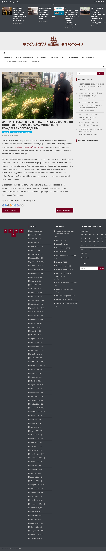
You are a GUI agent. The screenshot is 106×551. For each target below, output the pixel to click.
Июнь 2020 (34, 515)
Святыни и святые (57, 57)
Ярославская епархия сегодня (15, 62)
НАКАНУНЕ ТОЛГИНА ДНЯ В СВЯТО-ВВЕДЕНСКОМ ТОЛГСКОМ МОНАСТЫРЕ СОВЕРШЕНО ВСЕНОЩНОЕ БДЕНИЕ (90, 106)
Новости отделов (62, 270)
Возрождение (61, 248)
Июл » (88, 258)
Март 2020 (34, 527)
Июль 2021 (34, 465)
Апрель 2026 (34, 246)
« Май (82, 258)
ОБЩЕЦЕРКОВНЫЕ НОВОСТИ (66, 283)
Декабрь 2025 (35, 262)
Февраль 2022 (35, 439)
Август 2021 (34, 462)
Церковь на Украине (63, 299)
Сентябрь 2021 (35, 458)
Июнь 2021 (34, 469)
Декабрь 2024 (35, 308)
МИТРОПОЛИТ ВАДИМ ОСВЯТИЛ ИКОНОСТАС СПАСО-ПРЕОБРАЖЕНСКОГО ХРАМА (90, 131)
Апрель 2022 (34, 431)
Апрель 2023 (34, 385)
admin (16, 136)
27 (102, 249)
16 (86, 246)
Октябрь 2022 (35, 408)
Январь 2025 (34, 304)
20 (102, 246)
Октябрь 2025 (35, 269)
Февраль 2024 (35, 346)
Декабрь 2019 (35, 538)
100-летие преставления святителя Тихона (65, 232)
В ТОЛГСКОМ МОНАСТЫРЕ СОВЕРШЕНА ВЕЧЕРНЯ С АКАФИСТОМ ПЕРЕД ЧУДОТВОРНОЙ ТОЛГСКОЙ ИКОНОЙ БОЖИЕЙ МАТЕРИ (88, 119)
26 (98, 249)
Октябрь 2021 (35, 454)
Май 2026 (33, 243)
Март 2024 (34, 342)
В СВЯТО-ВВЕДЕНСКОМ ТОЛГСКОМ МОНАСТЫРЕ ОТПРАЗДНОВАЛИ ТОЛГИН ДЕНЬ (91, 86)
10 (90, 242)
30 (86, 253)
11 (94, 242)
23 (86, 249)
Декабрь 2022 (35, 400)
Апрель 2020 (34, 523)
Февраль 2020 (35, 531)
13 (102, 242)
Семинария (73, 57)
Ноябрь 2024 (34, 312)
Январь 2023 (34, 396)
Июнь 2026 (34, 239)
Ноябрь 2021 (34, 450)
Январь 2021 (34, 489)
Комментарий (61, 252)
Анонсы (59, 240)
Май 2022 (33, 427)
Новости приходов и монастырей (21, 132)
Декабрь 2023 (35, 354)
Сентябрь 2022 (35, 412)
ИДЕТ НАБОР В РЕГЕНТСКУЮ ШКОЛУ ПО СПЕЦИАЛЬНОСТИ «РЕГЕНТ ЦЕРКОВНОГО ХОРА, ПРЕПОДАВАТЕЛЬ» (97, 15)
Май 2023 (33, 381)
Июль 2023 (34, 373)
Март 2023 (34, 389)
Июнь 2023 (34, 377)
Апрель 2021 (34, 477)
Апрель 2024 (34, 339)
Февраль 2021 (35, 485)
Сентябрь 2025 (35, 273)
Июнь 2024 (34, 331)
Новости (5, 132)
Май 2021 (33, 473)
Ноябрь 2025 (34, 266)
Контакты (36, 62)
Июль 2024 (34, 327)
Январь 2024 (34, 350)
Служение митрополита (64, 289)
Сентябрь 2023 (35, 366)
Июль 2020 (34, 512)
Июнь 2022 (34, 423)
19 (98, 246)
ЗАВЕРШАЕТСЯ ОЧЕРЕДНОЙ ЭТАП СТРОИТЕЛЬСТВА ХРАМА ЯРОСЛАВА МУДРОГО (90, 96)
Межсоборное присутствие (66, 256)
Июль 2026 (34, 235)
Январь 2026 (34, 258)
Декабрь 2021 (35, 446)
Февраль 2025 (35, 300)
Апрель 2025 (34, 293)
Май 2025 (33, 289)
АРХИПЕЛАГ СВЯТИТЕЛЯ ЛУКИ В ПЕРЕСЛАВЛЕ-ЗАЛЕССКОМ (12, 210)
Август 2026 (34, 231)
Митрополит (42, 57)
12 (98, 242)
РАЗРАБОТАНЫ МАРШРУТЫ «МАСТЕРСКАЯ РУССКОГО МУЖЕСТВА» (65, 210)
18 (94, 246)
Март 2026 (34, 250)
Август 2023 (34, 369)
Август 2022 (34, 415)
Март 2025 (34, 296)
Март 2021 (34, 481)
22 (82, 249)
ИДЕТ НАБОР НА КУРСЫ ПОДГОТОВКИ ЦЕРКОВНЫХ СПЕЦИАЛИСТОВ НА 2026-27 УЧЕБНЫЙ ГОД (19, 14)
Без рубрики (60, 244)
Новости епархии (62, 266)
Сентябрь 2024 (35, 319)
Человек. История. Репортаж (66, 303)
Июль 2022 (34, 419)
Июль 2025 (34, 281)
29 (82, 253)
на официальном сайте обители (28, 147)
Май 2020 (33, 519)
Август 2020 (34, 508)
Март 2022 (34, 435)
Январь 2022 (34, 442)
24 (90, 249)
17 (90, 246)
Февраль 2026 (35, 254)
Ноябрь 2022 (34, 404)
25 (94, 249)
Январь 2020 (34, 535)
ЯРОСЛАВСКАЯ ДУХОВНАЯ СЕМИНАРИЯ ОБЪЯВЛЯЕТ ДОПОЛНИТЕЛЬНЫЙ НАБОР (45, 13)
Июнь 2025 (34, 285)
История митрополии (24, 57)
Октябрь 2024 (35, 316)
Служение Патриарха (64, 296)
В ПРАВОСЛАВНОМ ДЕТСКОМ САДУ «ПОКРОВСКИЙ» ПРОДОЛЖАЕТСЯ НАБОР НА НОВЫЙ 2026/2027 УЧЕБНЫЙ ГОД (71, 16)
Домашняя (8, 57)
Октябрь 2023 (35, 362)
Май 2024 (33, 335)
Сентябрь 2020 (35, 504)
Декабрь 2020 (35, 492)
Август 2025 (34, 277)
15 (82, 246)
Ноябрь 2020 (34, 496)
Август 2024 (34, 323)
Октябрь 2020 (35, 500)
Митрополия (86, 57)
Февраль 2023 (35, 392)
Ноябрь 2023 (34, 358)
